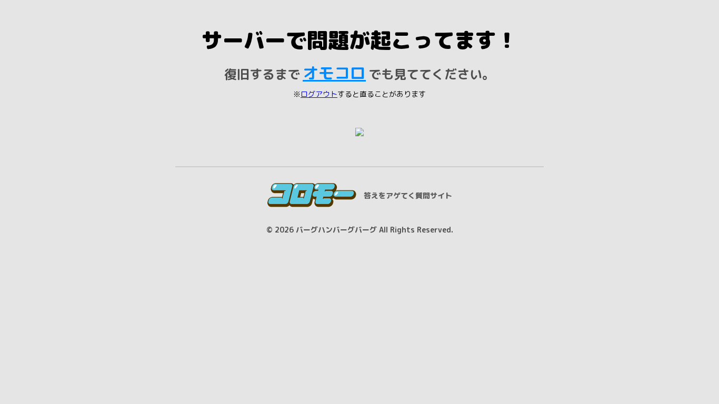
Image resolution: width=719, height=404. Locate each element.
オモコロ (334, 73)
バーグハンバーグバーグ (336, 230)
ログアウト (319, 94)
